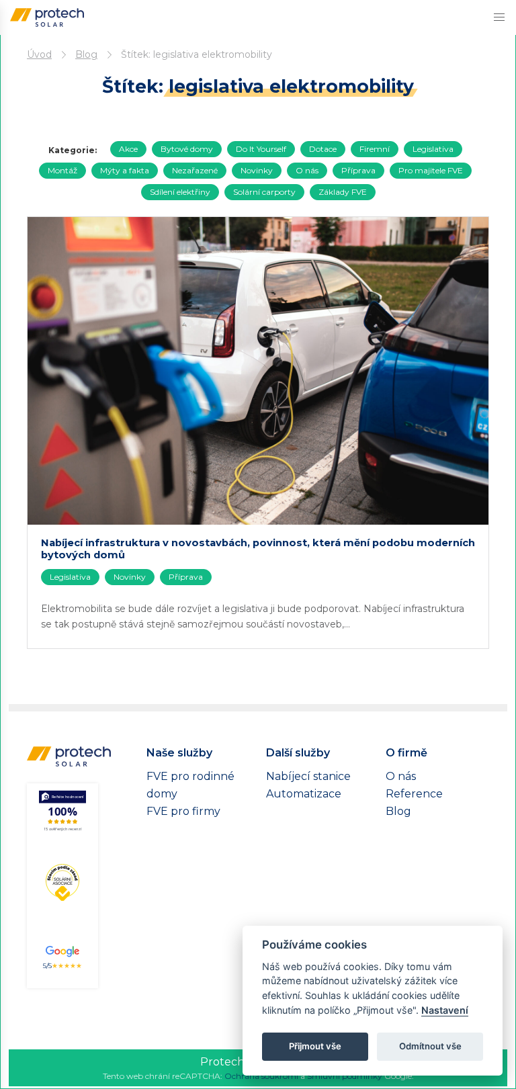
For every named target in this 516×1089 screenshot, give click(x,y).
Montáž (62, 170)
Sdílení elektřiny (180, 192)
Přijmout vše (315, 1046)
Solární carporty (264, 192)
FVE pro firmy (183, 811)
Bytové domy (187, 149)
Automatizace (303, 793)
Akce (128, 149)
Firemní (374, 149)
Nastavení (444, 1010)
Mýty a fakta (124, 170)
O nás (307, 170)
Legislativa (433, 149)
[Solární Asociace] (62, 882)
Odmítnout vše (430, 1046)
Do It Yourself (261, 149)
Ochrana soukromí (261, 1076)
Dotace (323, 149)
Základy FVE (342, 192)
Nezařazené (195, 170)
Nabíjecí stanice (308, 776)
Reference (414, 793)
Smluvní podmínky (344, 1076)
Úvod (39, 54)
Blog (86, 54)
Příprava (358, 170)
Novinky (257, 170)
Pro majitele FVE (430, 170)
